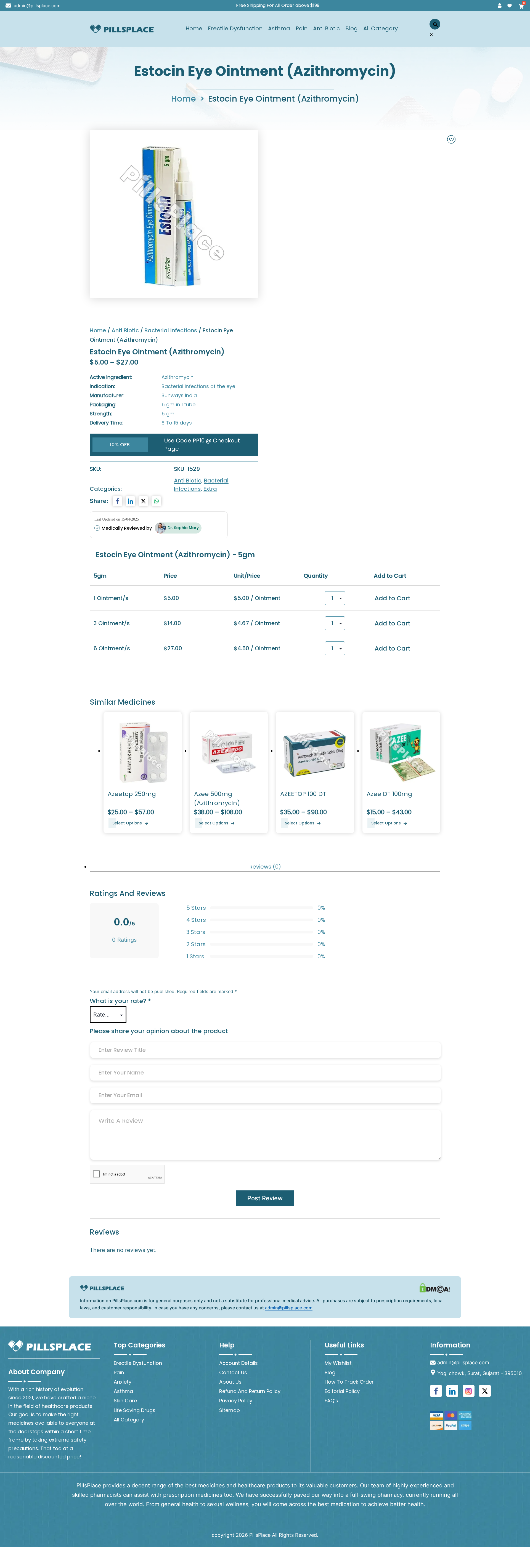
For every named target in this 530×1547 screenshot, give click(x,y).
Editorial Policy (342, 1391)
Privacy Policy (235, 1400)
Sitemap (229, 1410)
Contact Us (233, 1372)
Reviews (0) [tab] (265, 867)
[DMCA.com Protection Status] (435, 1288)
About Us (230, 1381)
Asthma (279, 28)
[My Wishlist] (509, 5)
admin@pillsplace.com (37, 5)
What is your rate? (120, 1001)
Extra (210, 489)
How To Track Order (349, 1381)
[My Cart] (519, 5)
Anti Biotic (326, 28)
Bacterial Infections (170, 330)
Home (194, 28)
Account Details (238, 1363)
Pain (302, 28)
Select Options (127, 823)
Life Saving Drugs (134, 1410)
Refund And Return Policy (249, 1391)
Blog (351, 28)
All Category (380, 28)
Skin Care (125, 1400)
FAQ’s (331, 1400)
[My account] (499, 5)
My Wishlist (338, 1363)
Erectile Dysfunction (235, 28)
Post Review (265, 1198)
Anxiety (122, 1381)
